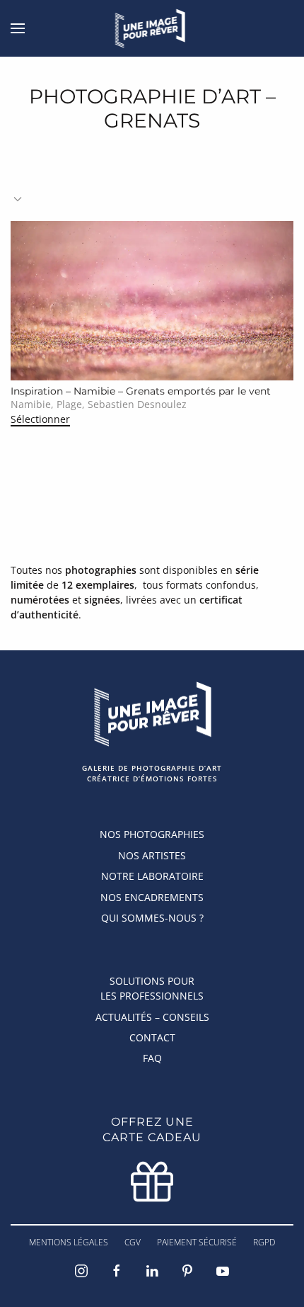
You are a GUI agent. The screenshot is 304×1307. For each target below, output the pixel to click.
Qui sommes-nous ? (152, 917)
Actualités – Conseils (152, 1017)
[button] (18, 28)
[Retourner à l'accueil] (152, 28)
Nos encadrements (152, 897)
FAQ (152, 1058)
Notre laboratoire (152, 876)
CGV (132, 1242)
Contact (152, 1037)
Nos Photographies (152, 834)
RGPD (264, 1242)
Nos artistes (152, 855)
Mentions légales (68, 1242)
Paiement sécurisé (197, 1242)
